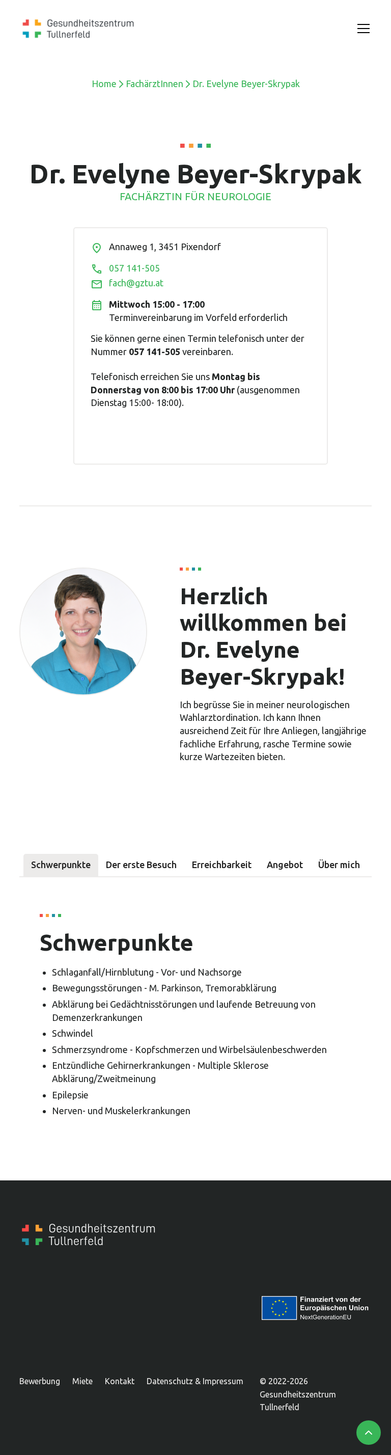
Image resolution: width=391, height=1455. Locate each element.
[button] (361, 28)
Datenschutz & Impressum (195, 1381)
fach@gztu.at (136, 283)
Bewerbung (39, 1381)
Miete (82, 1381)
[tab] (60, 865)
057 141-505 (134, 268)
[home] (77, 28)
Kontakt (119, 1381)
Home (104, 83)
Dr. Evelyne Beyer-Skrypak (246, 83)
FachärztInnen (154, 83)
